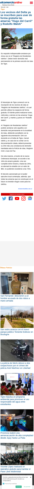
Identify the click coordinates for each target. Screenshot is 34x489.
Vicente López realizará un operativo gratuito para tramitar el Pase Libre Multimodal (15, 469)
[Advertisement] (17, 83)
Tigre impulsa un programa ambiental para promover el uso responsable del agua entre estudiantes (14, 400)
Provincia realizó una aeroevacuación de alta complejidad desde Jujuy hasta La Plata (16, 435)
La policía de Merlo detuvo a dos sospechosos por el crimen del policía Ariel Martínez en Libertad (15, 365)
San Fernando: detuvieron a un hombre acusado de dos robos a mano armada (15, 298)
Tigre (3, 9)
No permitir (27, 486)
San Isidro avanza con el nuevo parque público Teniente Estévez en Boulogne (16, 332)
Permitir (18, 486)
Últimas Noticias (6, 268)
